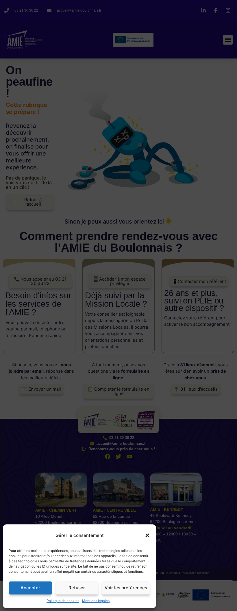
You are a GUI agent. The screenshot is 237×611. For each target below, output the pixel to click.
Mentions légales (96, 601)
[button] (147, 535)
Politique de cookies (63, 601)
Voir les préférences (126, 587)
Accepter (30, 587)
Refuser (76, 587)
